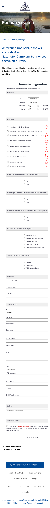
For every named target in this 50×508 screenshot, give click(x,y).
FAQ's (34, 478)
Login (26, 492)
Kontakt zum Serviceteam (27, 465)
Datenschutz (23, 486)
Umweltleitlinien (20, 478)
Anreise (9, 486)
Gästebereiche (34, 473)
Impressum (39, 486)
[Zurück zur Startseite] (25, 6)
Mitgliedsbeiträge (16, 473)
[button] (3, 6)
